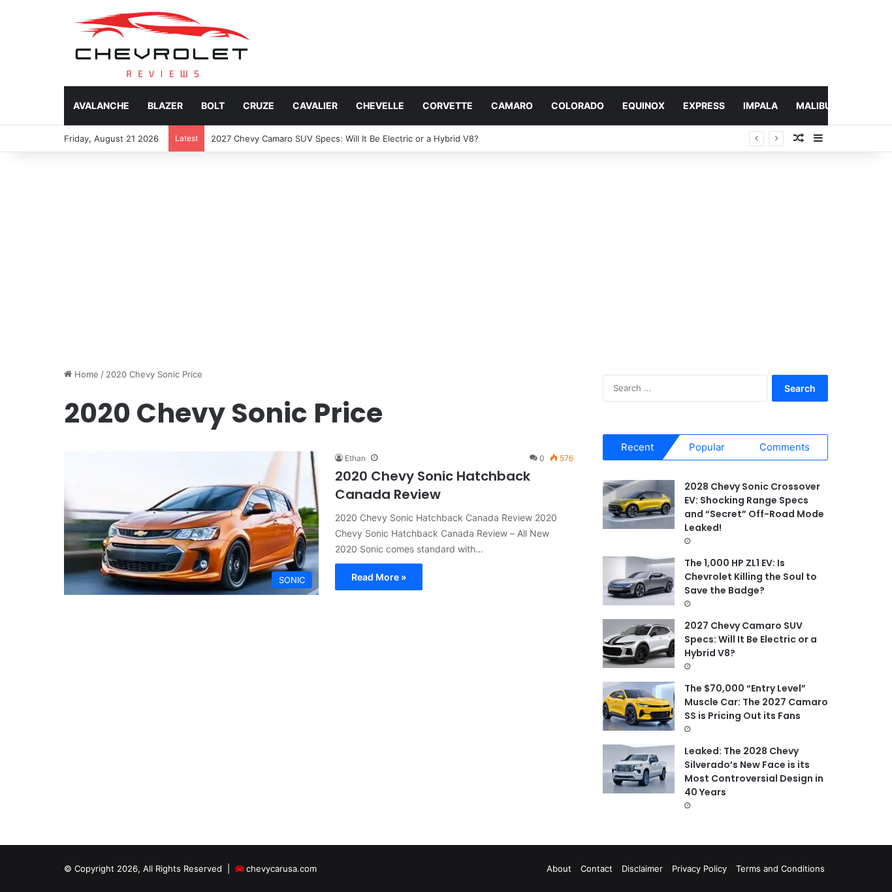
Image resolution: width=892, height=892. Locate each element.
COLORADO (577, 105)
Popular (707, 447)
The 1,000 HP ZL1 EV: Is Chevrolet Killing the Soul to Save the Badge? (750, 576)
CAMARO (512, 105)
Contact (597, 868)
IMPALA (760, 105)
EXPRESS (704, 105)
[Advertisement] (446, 256)
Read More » (378, 576)
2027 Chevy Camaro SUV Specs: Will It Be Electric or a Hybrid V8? (345, 138)
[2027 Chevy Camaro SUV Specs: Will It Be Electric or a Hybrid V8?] (639, 643)
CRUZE (258, 105)
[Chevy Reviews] (161, 43)
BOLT (213, 105)
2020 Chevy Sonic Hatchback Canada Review (432, 485)
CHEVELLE (380, 105)
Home (85, 374)
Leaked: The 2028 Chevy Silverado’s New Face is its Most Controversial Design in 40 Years (753, 771)
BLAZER (165, 105)
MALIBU (813, 105)
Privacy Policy (699, 868)
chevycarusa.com (281, 868)
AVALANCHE (101, 105)
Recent (637, 447)
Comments (784, 447)
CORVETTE (447, 105)
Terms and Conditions (780, 868)
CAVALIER (315, 105)
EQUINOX (643, 105)
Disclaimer (642, 868)
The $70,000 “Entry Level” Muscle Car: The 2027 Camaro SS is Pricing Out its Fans (756, 702)
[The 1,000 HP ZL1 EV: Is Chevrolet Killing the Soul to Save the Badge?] (639, 580)
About (559, 868)
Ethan (355, 458)
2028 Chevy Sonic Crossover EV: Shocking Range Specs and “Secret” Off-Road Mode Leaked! (754, 507)
